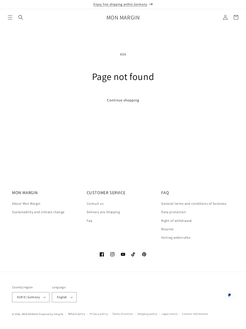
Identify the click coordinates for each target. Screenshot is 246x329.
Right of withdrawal (176, 220)
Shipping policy (147, 314)
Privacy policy (99, 314)
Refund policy (76, 314)
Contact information (195, 314)
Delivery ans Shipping (103, 212)
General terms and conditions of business (193, 203)
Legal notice (169, 314)
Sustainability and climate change (38, 212)
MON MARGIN (30, 314)
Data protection (173, 212)
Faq (89, 220)
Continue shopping (123, 100)
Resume (167, 229)
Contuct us (95, 203)
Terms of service (122, 314)
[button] (10, 17)
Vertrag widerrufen (176, 237)
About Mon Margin (26, 203)
